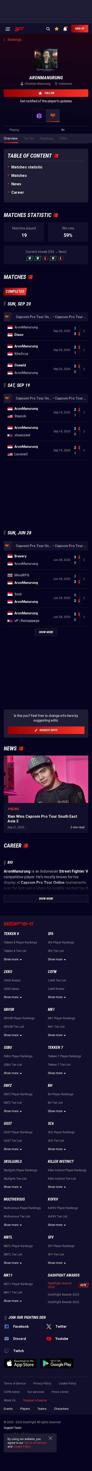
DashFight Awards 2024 (60, 1285)
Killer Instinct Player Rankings (67, 1170)
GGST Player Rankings (18, 1132)
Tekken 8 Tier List (15, 951)
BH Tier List (55, 1102)
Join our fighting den (27, 1317)
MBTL (8, 1237)
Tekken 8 (11, 933)
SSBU (8, 1047)
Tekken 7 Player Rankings (64, 1056)
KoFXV (53, 1199)
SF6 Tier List (56, 951)
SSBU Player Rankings (18, 1056)
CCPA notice (12, 1392)
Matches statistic (26, 167)
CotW (52, 971)
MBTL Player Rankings (18, 1246)
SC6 (51, 1123)
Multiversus (14, 1199)
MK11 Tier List (13, 1292)
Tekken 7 (55, 1047)
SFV (51, 1237)
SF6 (50, 933)
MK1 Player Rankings (61, 1018)
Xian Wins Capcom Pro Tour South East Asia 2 (38, 758)
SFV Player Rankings (61, 1246)
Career (17, 192)
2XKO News (11, 989)
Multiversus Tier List (17, 1216)
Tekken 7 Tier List (59, 1064)
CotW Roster (56, 989)
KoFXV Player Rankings (63, 1208)
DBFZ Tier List (13, 1102)
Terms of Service (15, 1383)
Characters (61, 1408)
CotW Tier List (57, 980)
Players (25, 1408)
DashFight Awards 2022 (63, 1302)
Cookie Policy (67, 1383)
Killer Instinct (61, 1161)
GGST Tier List (13, 1140)
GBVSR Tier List (14, 1026)
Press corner (60, 1392)
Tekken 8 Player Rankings (20, 942)
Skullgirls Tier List (15, 1178)
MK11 (8, 1275)
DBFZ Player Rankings (18, 1094)
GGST (8, 1123)
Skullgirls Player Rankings (20, 1170)
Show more (11, 959)
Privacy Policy (42, 1383)
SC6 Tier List (56, 1140)
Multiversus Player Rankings (22, 1208)
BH (50, 1085)
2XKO (8, 971)
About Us (10, 1400)
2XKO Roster (12, 980)
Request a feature (35, 1400)
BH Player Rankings (60, 1094)
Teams (42, 1408)
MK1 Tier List (56, 1026)
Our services (35, 1392)
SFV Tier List (56, 1254)
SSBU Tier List (13, 1064)
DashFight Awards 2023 (63, 1294)
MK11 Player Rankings (18, 1284)
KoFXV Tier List (57, 1216)
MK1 (51, 1009)
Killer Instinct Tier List (62, 1178)
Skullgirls (13, 1161)
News (16, 184)
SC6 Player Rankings (61, 1132)
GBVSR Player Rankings (19, 1018)
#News (13, 809)
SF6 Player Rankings (61, 942)
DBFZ (8, 1085)
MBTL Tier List (13, 1254)
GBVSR (9, 1009)
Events (8, 1408)
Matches (19, 175)
